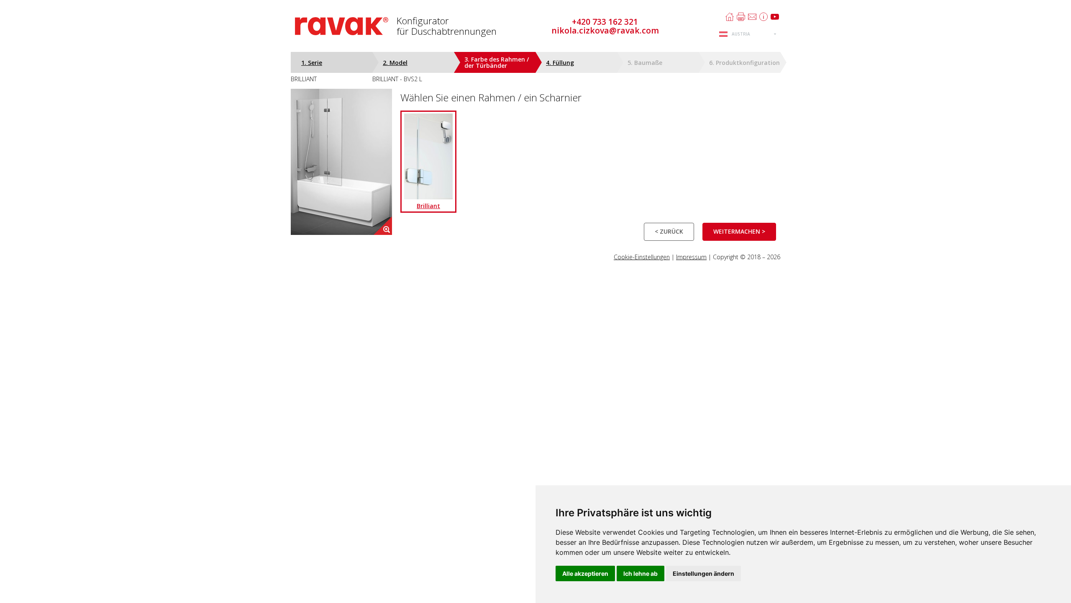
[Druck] (740, 16)
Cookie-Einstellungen (642, 257)
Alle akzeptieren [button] (585, 573)
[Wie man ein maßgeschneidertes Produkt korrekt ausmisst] (763, 16)
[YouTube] (774, 16)
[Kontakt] (752, 16)
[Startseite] (729, 16)
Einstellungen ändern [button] (703, 573)
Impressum (691, 257)
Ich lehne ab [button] (640, 573)
